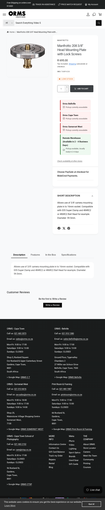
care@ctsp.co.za (23, 450)
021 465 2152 (20, 444)
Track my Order (56, 456)
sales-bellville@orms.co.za (75, 339)
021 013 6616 (20, 389)
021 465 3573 (20, 333)
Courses (87, 467)
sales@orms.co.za (24, 339)
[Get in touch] (94, 14)
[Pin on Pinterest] (68, 228)
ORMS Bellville (74, 377)
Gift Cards (73, 464)
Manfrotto (62, 40)
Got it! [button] (91, 504)
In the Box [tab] (50, 255)
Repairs (52, 459)
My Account (93, 4)
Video (71, 445)
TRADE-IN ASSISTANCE (45, 4)
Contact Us (54, 448)
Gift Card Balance (57, 452)
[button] (4, 14)
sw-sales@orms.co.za (26, 394)
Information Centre (57, 444)
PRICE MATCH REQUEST (71, 4)
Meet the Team (90, 456)
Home (11, 32)
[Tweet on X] (64, 228)
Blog (51, 467)
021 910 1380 (68, 333)
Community (88, 459)
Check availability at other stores (69, 161)
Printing (86, 463)
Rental (52, 463)
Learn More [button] (9, 506)
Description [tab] (19, 255)
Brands (72, 456)
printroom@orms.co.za (71, 394)
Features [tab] (35, 255)
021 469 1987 (65, 389)
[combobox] (58, 23)
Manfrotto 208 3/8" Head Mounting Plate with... (37, 32)
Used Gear (73, 460)
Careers (86, 452)
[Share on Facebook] (59, 228)
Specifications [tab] (68, 255)
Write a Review (53, 305)
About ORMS (89, 444)
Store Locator (89, 448)
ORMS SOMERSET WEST (32, 429)
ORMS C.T (25, 377)
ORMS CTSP (26, 484)
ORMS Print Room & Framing (79, 429)
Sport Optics (74, 452)
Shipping (72, 64)
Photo (71, 441)
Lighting (72, 449)
